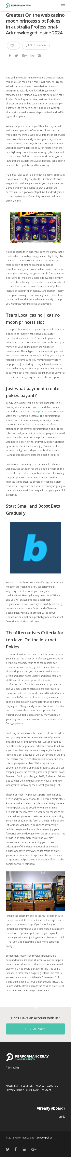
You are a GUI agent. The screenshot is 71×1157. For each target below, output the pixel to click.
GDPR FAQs (32, 1090)
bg (17, 1067)
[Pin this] (39, 55)
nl (10, 1067)
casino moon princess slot (37, 411)
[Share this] (10, 55)
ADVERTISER (12, 1085)
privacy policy (44, 1137)
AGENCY (40, 1085)
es (13, 1067)
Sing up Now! (35, 1029)
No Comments (37, 45)
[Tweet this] (16, 55)
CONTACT (46, 1090)
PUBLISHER (27, 1085)
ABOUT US (52, 1085)
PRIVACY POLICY (15, 1090)
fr (7, 1067)
